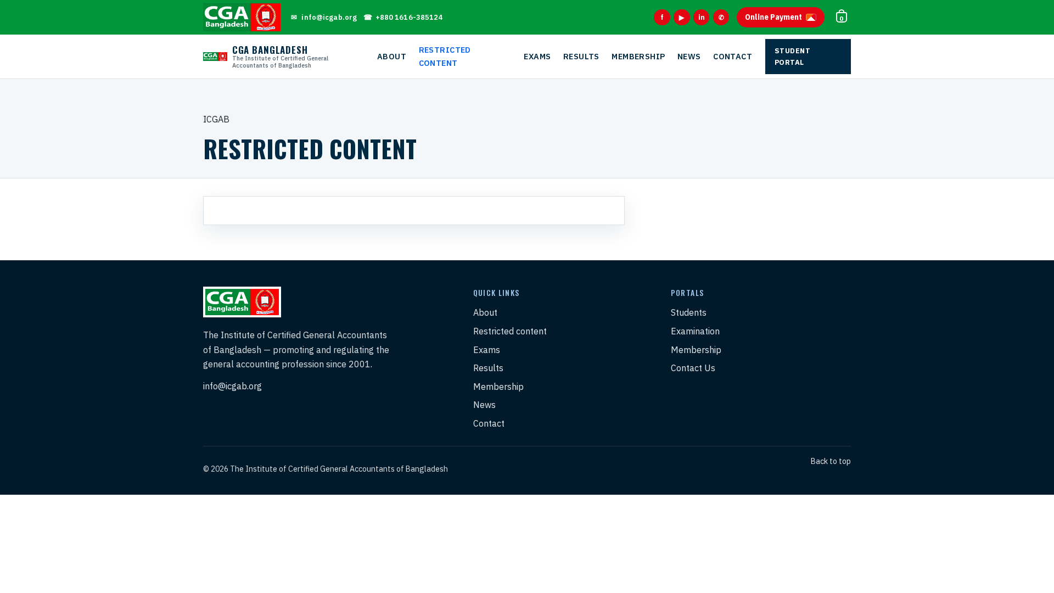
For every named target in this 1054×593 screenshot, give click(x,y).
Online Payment (773, 17)
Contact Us (693, 367)
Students (689, 312)
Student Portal (793, 56)
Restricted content (445, 56)
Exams (537, 56)
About (391, 56)
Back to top (831, 461)
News (689, 56)
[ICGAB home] (242, 17)
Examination (695, 331)
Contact (732, 56)
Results (581, 56)
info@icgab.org (232, 386)
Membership (638, 56)
